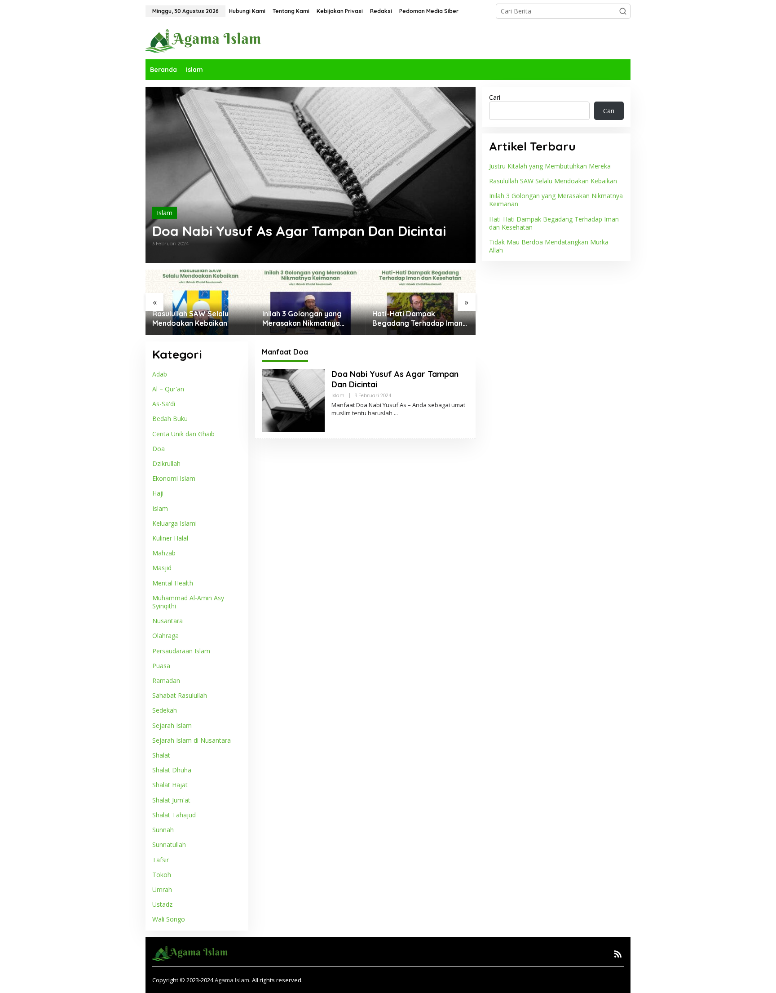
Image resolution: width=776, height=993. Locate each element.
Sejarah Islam (172, 725)
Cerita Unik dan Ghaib (183, 433)
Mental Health (172, 582)
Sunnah (163, 829)
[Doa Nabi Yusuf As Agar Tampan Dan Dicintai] (396, 413)
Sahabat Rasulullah (179, 695)
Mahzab (164, 553)
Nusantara (167, 620)
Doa (158, 448)
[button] (622, 11)
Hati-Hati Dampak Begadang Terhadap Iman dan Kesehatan (417, 318)
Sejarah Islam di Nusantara (191, 740)
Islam (164, 212)
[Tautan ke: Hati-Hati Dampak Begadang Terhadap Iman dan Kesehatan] (421, 302)
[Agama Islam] (207, 40)
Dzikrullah (166, 463)
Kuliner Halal (170, 538)
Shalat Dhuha (171, 770)
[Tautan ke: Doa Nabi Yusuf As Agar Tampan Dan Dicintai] (311, 175)
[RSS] (618, 954)
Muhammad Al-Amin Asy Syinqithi (188, 602)
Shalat (161, 755)
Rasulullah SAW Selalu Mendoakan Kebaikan (190, 318)
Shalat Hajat (170, 784)
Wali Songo (168, 919)
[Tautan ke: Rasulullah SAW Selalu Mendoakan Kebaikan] (201, 302)
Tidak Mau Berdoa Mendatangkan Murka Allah (548, 246)
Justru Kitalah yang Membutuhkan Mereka (550, 166)
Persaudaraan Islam (181, 650)
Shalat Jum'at (171, 799)
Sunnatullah (169, 844)
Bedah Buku (170, 418)
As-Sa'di (163, 403)
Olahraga (165, 635)
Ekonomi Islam (173, 478)
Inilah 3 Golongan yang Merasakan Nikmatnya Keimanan (302, 318)
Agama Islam (232, 980)
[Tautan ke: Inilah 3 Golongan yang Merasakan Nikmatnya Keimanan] (311, 302)
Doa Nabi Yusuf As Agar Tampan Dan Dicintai (299, 231)
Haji (157, 493)
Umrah (162, 889)
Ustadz (162, 904)
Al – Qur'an (168, 389)
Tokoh (161, 874)
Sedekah (164, 710)
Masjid (162, 567)
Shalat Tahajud (174, 815)
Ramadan (166, 680)
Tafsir (160, 859)
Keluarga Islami (174, 523)
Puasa (161, 665)
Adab (159, 374)
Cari (494, 97)
